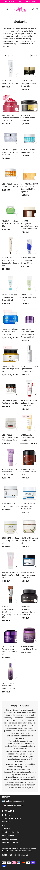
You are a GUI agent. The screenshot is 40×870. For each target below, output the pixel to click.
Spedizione (6, 822)
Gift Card (6, 829)
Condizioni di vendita (11, 832)
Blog (3, 825)
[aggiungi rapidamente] (16, 75)
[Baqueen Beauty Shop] (20, 9)
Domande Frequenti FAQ (12, 818)
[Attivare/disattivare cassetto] (3, 9)
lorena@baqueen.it (16, 801)
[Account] (33, 9)
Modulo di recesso (9, 839)
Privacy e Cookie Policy (11, 842)
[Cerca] (7, 9)
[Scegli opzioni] (35, 640)
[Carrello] (37, 9)
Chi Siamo (6, 815)
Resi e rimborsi (8, 835)
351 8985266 (18, 805)
